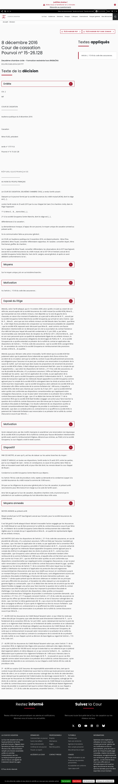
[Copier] (5, 11)
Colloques (74, 16)
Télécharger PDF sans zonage (99, 31)
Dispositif (9, 447)
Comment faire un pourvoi (39, 738)
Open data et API (73, 768)
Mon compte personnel (76, 747)
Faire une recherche (74, 741)
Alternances (53, 741)
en (116, 11)
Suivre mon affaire (36, 741)
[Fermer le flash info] (115, 4)
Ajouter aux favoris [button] (78, 11)
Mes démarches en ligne (76, 750)
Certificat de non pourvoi (38, 747)
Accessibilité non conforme (77, 766)
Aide (108, 11)
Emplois (51, 738)
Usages (71, 755)
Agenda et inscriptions (75, 744)
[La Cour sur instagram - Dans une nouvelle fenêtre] (97, 725)
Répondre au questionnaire (60, 7)
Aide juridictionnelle (37, 744)
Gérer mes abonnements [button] (65, 11)
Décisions (60, 16)
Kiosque (67, 16)
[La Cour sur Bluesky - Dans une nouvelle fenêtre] (103, 725)
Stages (51, 744)
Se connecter (101, 11)
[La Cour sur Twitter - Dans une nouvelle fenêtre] (73, 725)
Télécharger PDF (71, 31)
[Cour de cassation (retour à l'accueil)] (10, 16)
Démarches (34, 735)
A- (10, 11)
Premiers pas (72, 738)
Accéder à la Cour (37, 755)
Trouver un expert (36, 750)
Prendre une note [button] (88, 11)
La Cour (44, 16)
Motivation (10, 282)
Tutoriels (72, 735)
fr (112, 11)
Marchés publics (54, 747)
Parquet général (95, 16)
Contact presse (55, 755)
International (84, 16)
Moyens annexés (14, 503)
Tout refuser (77, 781)
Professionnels (55, 735)
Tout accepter (66, 781)
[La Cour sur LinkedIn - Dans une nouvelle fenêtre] (92, 725)
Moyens (8, 264)
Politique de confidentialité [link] (105, 781)
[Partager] (2, 11)
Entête (7, 83)
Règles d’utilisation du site (76, 758)
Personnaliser (89, 781)
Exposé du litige (13, 301)
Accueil (5, 22)
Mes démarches (107, 16)
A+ (8, 11)
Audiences (51, 16)
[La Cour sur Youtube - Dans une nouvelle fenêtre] (85, 725)
